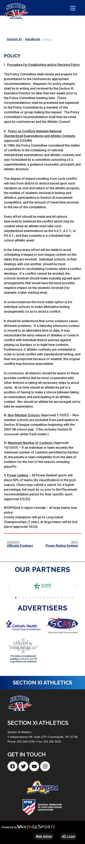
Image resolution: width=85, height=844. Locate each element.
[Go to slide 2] (15, 597)
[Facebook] (12, 766)
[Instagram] (45, 766)
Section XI (14, 39)
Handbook (32, 39)
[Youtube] (34, 766)
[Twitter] (23, 766)
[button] (8, 585)
